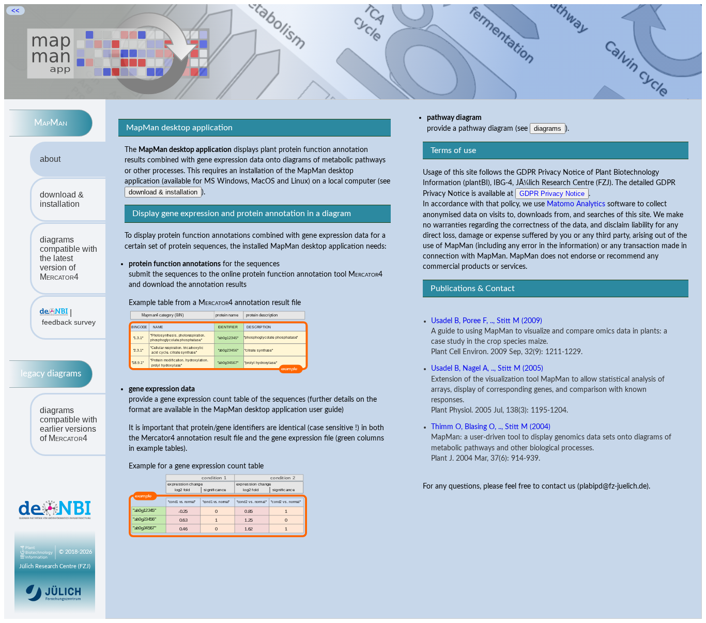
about (50, 159)
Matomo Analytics (576, 204)
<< (15, 10)
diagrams (547, 128)
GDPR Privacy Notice (552, 193)
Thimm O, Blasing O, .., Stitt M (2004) (490, 427)
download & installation (62, 199)
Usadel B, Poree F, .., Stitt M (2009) (486, 321)
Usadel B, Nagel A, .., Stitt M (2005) (487, 368)
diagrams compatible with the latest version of (68, 258)
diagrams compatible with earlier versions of (68, 424)
